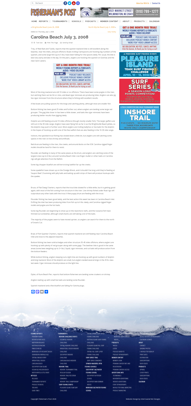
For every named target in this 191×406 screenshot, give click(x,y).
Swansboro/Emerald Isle (40, 354)
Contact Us (156, 3)
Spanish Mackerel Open (94, 363)
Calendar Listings (146, 339)
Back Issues (144, 363)
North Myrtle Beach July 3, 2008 (101, 27)
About (126, 21)
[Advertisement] (139, 148)
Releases (35, 378)
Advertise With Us (142, 3)
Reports (43, 21)
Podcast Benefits (118, 351)
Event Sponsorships (119, 384)
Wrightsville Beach (38, 360)
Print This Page (52, 43)
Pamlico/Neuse (37, 348)
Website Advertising (119, 381)
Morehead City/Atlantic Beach (42, 351)
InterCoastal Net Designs (150, 399)
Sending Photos (145, 348)
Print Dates (143, 354)
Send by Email (68, 43)
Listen (115, 348)
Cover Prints (144, 372)
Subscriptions (145, 360)
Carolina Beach (37, 363)
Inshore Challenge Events (68, 336)
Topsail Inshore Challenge (69, 345)
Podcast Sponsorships (120, 354)
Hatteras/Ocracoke (38, 345)
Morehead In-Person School (123, 333)
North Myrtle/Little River (40, 372)
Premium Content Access (121, 369)
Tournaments (59, 21)
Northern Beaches (38, 342)
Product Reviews (37, 384)
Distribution (144, 357)
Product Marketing (119, 390)
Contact (142, 345)
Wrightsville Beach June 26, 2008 (45, 27)
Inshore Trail (64, 366)
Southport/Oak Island (39, 366)
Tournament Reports (39, 381)
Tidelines (35, 387)
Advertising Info (118, 372)
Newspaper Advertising (120, 378)
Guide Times (35, 390)
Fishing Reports (36, 333)
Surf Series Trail (92, 357)
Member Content (109, 21)
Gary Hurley (112, 32)
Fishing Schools (90, 366)
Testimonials (117, 375)
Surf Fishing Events (66, 384)
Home (34, 21)
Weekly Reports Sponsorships (150, 336)
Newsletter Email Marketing (122, 387)
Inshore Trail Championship (69, 381)
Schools (76, 21)
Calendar (154, 21)
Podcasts (90, 21)
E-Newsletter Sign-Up (147, 351)
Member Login (117, 360)
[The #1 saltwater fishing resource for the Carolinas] (53, 12)
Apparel (142, 369)
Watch (115, 345)
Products (139, 21)
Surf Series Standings (94, 360)
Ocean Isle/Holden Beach (40, 369)
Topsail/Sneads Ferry (39, 357)
